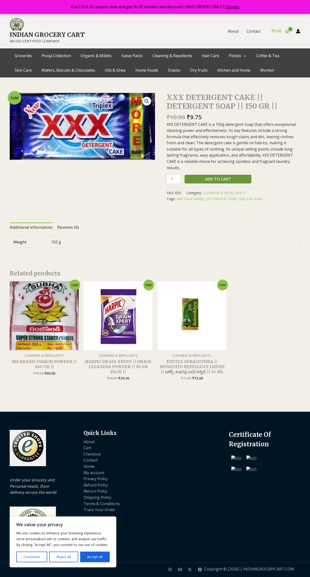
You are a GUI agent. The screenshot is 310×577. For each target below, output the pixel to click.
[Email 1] (180, 569)
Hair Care (210, 55)
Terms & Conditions (102, 503)
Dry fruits (199, 70)
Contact (254, 31)
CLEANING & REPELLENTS (224, 192)
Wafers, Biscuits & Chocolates (68, 70)
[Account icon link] (298, 31)
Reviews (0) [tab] (68, 227)
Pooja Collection (56, 55)
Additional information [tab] (31, 227)
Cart (87, 447)
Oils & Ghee (115, 70)
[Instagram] (170, 569)
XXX (242, 199)
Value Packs (132, 55)
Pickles (235, 55)
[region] (63, 541)
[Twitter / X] (190, 569)
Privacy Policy (96, 478)
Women (267, 70)
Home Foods (146, 70)
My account (94, 472)
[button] (243, 55)
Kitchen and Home (233, 70)
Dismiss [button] (232, 6)
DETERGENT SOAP (222, 199)
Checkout (92, 454)
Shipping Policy (97, 497)
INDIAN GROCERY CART (47, 34)
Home (89, 466)
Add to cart (218, 179)
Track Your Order (99, 509)
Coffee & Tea (267, 55)
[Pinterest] (200, 569)
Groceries (23, 55)
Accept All (94, 556)
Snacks (174, 70)
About (233, 31)
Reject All (63, 556)
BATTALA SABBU (191, 199)
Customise (31, 556)
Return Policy (96, 491)
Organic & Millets (96, 55)
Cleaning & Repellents (172, 55)
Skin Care (23, 70)
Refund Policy (96, 485)
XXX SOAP (255, 199)
